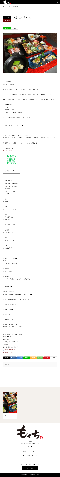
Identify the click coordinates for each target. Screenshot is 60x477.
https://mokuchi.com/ (8, 352)
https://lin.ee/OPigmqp (8, 150)
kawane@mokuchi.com (10, 349)
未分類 (7, 17)
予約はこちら (30, 468)
